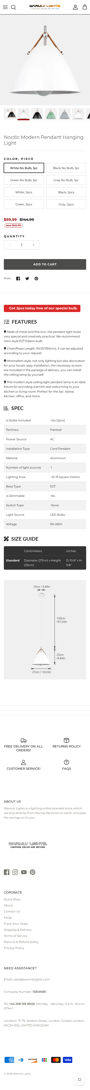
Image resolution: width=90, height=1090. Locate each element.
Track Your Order (16, 924)
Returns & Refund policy (21, 942)
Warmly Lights (22, 1073)
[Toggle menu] (5, 7)
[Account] (74, 7)
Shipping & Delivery (18, 930)
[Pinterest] (32, 872)
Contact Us (12, 911)
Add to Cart (45, 264)
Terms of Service (15, 936)
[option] (45, 60)
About (8, 905)
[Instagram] (15, 872)
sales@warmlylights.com (31, 979)
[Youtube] (24, 872)
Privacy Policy (14, 948)
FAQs (8, 917)
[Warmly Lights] (45, 7)
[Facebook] (6, 872)
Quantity (14, 236)
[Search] (16, 7)
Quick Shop (12, 899)
